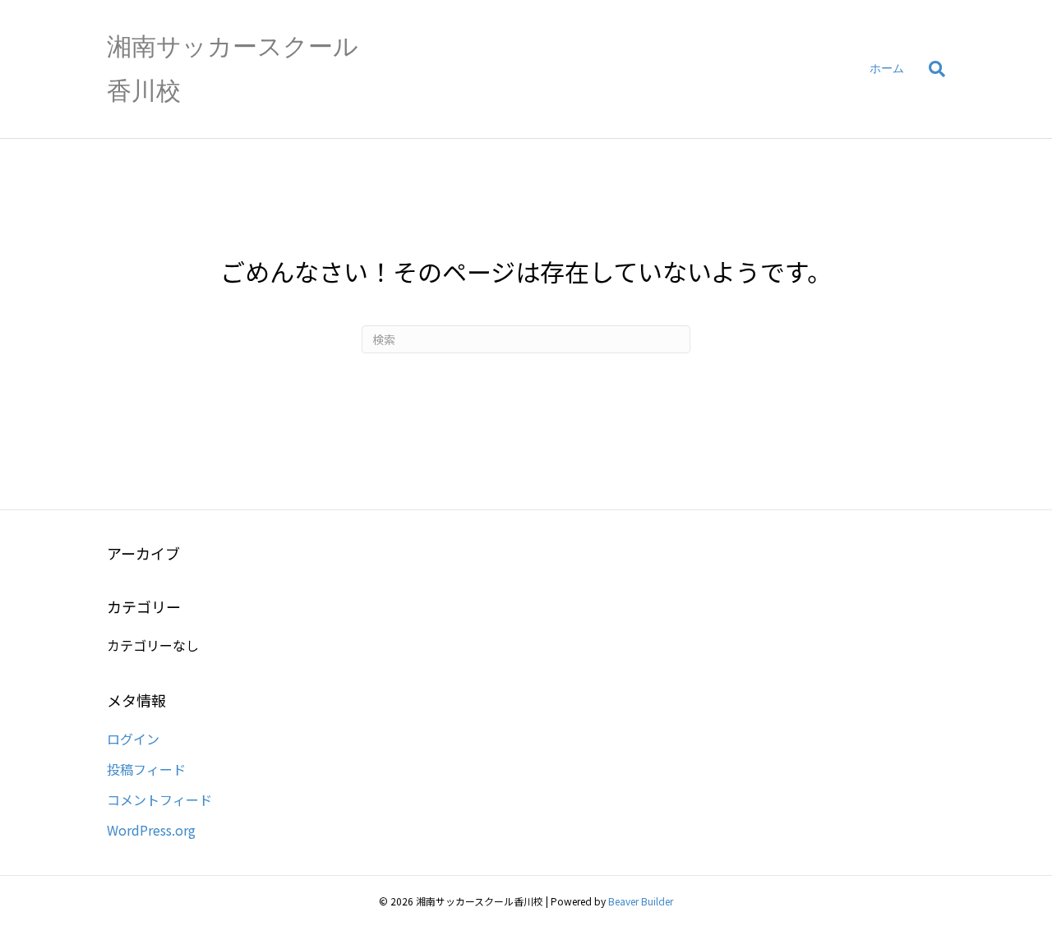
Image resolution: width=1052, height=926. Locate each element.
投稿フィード (146, 769)
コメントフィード (159, 799)
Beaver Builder (640, 901)
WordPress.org (151, 830)
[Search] (930, 69)
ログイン (133, 739)
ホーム (887, 68)
